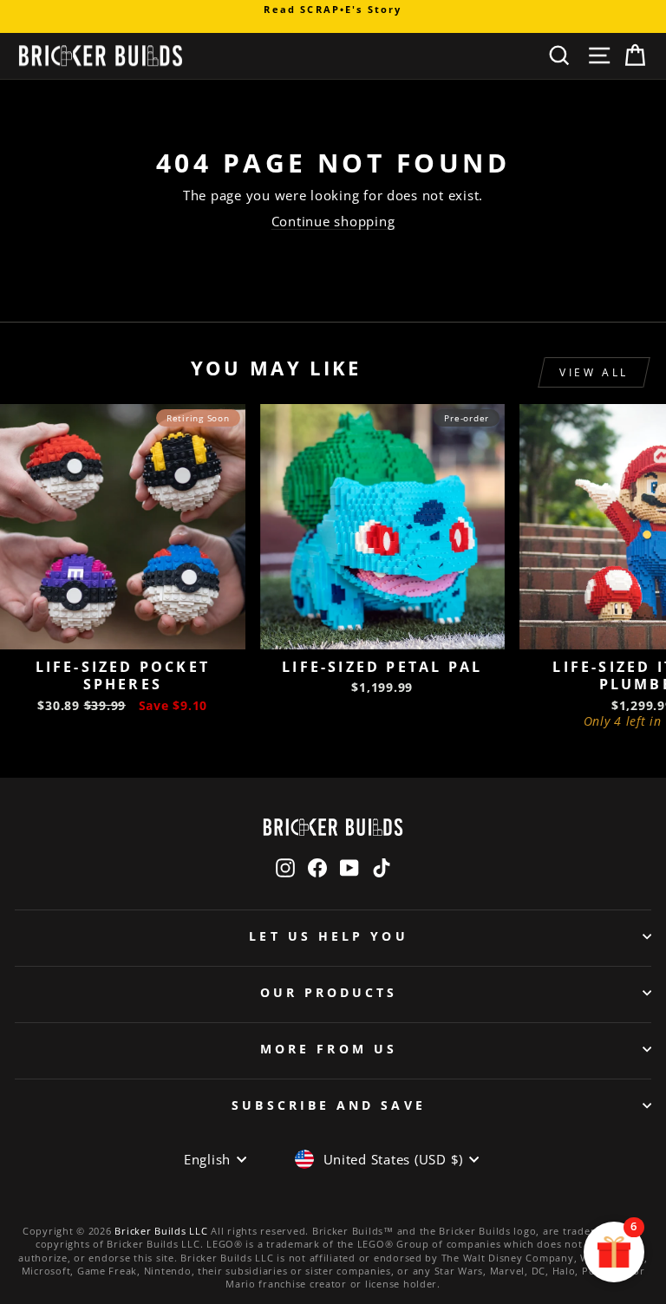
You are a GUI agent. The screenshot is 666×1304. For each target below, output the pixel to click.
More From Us (328, 1048)
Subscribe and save (328, 1105)
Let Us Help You (328, 936)
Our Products (329, 992)
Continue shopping (333, 221)
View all (594, 372)
